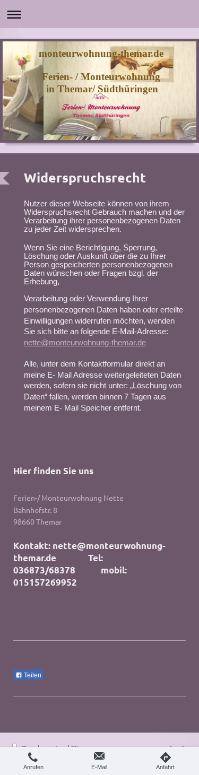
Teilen (31, 675)
